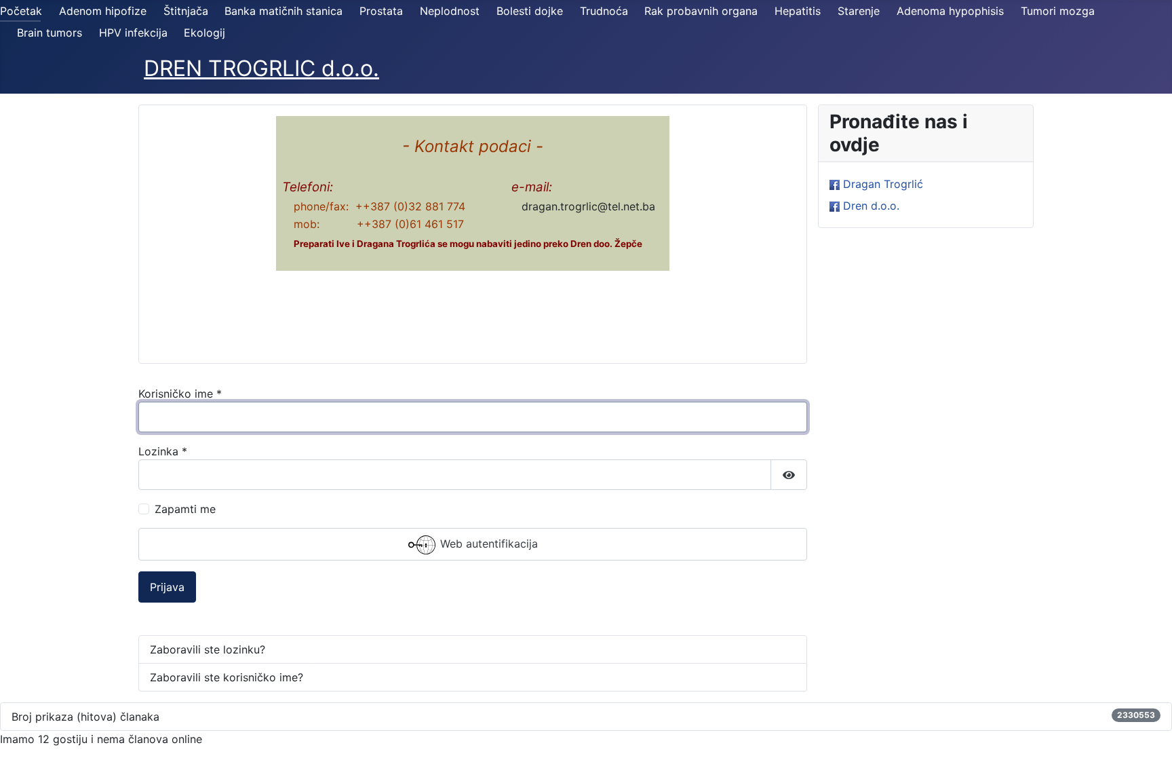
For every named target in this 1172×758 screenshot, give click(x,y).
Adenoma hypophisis (950, 11)
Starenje (859, 11)
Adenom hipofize (102, 11)
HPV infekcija (133, 32)
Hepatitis (798, 11)
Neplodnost (450, 11)
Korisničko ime (180, 393)
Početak (21, 11)
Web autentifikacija (487, 544)
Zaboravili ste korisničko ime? (226, 677)
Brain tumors (49, 32)
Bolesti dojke (529, 11)
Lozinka (162, 451)
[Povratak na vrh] (1148, 733)
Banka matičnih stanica (283, 11)
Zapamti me (185, 509)
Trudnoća (604, 11)
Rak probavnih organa (701, 11)
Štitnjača (185, 11)
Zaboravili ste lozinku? (207, 649)
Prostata (381, 11)
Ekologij (204, 32)
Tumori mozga (1058, 11)
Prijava (167, 587)
